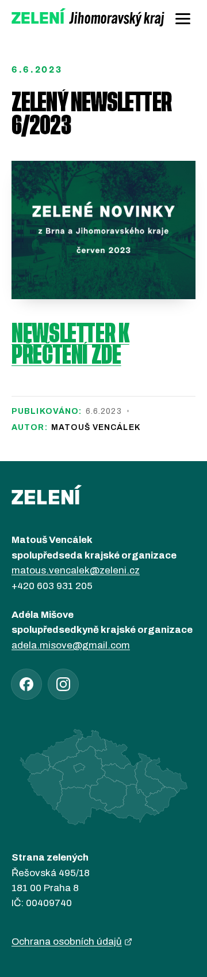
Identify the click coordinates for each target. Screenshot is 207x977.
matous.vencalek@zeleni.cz (76, 570)
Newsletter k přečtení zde (70, 345)
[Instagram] (63, 684)
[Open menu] (182, 18)
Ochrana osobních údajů (67, 941)
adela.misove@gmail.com (71, 645)
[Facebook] (26, 684)
